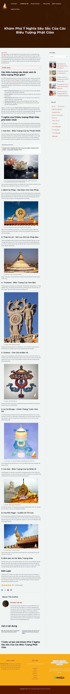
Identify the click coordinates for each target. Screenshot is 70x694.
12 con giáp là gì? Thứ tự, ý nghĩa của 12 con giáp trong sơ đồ (62, 86)
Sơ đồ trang (47, 688)
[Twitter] (5, 590)
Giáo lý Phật (4, 52)
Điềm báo (55, 136)
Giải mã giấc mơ (59, 664)
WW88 (17, 690)
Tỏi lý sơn (61, 690)
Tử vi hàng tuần (56, 133)
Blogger (35, 677)
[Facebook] (2, 590)
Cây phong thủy (61, 106)
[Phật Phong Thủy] (4, 6)
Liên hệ (42, 688)
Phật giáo (3, 54)
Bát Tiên (53, 106)
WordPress (35, 673)
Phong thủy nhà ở (56, 112)
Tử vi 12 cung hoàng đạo (63, 662)
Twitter (35, 670)
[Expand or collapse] (39, 68)
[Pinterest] (8, 590)
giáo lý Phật (14, 80)
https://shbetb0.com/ (27, 690)
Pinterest (35, 671)
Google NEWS (35, 678)
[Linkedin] (11, 590)
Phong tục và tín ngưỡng (57, 115)
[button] (17, 3)
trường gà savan (36, 690)
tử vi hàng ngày (56, 126)
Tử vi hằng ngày (63, 660)
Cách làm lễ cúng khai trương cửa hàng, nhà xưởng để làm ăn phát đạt (63, 93)
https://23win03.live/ (53, 690)
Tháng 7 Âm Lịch (55, 120)
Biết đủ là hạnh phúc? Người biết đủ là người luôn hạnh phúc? (10, 631)
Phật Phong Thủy (4, 663)
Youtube (35, 675)
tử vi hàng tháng (55, 129)
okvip (20, 690)
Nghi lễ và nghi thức (57, 109)
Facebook (35, 668)
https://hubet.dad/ (11, 690)
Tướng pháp (54, 123)
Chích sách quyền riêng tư (34, 688)
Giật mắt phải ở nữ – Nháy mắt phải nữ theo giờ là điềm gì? (62, 66)
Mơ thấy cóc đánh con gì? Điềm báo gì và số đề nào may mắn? (62, 79)
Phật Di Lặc (54, 117)
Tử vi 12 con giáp (54, 662)
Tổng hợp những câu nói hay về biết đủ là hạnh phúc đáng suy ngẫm (30, 632)
